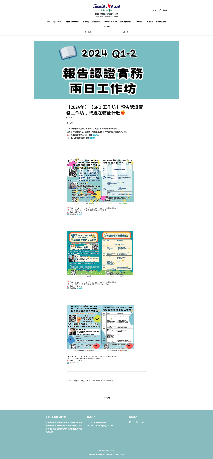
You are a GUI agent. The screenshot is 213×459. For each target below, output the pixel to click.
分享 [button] (71, 123)
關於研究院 (57, 22)
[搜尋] (124, 32)
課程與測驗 (96, 22)
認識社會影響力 (126, 22)
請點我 (95, 135)
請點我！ (80, 214)
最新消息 (86, 22)
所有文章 (150, 22)
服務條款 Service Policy (97, 454)
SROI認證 (139, 22)
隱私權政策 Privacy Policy (115, 454)
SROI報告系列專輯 (111, 22)
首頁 (48, 22)
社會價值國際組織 (72, 22)
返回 (108, 397)
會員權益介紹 (161, 22)
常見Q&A (106, 26)
